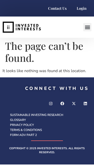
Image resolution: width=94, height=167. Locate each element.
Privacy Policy (22, 125)
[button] (87, 27)
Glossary (18, 120)
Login (81, 8)
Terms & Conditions (26, 130)
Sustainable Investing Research (36, 115)
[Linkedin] (85, 103)
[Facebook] (62, 103)
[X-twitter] (73, 103)
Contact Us (57, 8)
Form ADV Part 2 (23, 135)
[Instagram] (50, 103)
